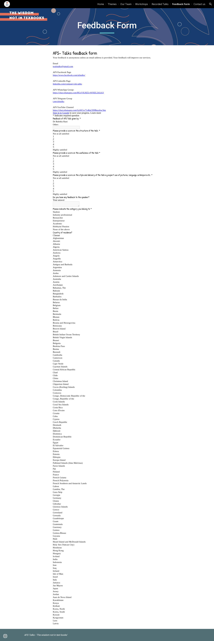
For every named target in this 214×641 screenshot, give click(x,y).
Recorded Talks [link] (160, 4)
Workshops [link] (141, 4)
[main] (107, 27)
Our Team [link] (125, 4)
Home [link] (100, 4)
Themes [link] (112, 4)
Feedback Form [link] (181, 4)
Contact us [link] (199, 4)
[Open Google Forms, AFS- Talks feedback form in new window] (157, 52)
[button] (210, 4)
